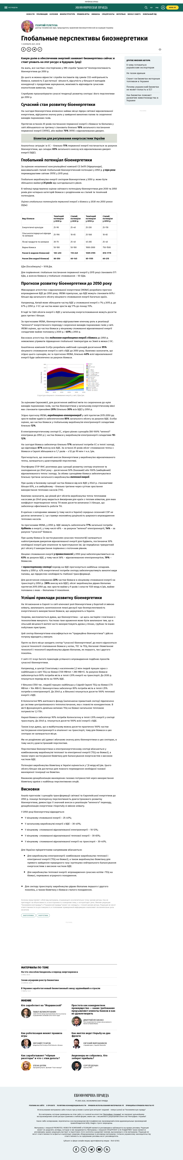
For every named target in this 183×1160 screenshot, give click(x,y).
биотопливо (28, 915)
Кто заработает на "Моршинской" (41, 1005)
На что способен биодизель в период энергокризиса (49, 972)
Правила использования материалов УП (106, 1105)
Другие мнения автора (138, 60)
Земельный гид (150, 14)
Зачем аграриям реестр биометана (40, 980)
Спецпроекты (108, 14)
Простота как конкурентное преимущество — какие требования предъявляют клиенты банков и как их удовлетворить (93, 1009)
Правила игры (83, 14)
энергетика (43, 915)
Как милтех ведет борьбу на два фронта (91, 1034)
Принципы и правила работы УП (140, 1105)
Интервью (121, 14)
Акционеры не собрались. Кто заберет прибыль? (89, 1057)
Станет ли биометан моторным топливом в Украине (143, 80)
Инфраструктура (67, 14)
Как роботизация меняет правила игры (41, 1034)
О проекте (50, 1105)
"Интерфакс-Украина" (112, 1114)
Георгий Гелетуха (46, 25)
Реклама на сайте (36, 1105)
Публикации (42, 14)
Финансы (95, 14)
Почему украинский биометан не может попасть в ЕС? (142, 88)
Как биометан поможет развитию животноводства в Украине (142, 98)
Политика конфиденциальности (71, 1105)
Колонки (54, 14)
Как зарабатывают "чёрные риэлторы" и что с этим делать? (40, 1057)
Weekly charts (134, 14)
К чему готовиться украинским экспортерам (140, 66)
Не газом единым (135, 73)
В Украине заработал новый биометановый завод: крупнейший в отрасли (60, 988)
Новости (30, 14)
